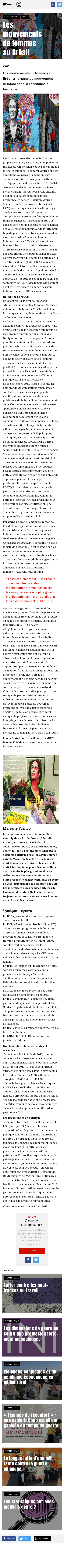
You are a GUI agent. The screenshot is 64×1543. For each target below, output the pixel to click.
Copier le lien (43, 1539)
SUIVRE (32, 1250)
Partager (10, 1539)
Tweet (26, 1539)
